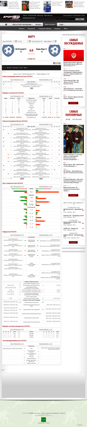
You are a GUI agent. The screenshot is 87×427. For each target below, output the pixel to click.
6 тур (26, 149)
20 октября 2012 (20, 153)
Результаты (31, 28)
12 (59, 239)
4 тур (36, 83)
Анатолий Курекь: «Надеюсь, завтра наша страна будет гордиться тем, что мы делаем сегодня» (14, 5)
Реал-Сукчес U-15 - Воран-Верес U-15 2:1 (40, 138)
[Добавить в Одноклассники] (57, 63)
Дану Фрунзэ (51, 347)
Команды (57, 28)
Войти (83, 15)
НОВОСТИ (25, 15)
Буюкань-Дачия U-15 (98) (70, 222)
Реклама (43, 413)
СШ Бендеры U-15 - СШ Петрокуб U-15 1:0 (22, 174)
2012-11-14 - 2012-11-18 (9, 310)
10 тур (44, 160)
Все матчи (73, 242)
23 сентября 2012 (20, 136)
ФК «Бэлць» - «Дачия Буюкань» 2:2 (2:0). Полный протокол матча (73, 172)
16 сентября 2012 (20, 133)
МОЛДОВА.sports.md (34, 413)
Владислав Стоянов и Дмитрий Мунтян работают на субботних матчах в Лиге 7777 (72, 64)
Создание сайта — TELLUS (43, 422)
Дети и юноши (50, 24)
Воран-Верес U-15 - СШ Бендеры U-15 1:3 (41, 130)
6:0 (83, 210)
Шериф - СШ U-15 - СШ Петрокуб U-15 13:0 (22, 162)
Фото (65, 28)
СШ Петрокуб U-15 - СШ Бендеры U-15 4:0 (22, 138)
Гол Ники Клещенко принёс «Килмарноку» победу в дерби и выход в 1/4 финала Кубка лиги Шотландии (73, 73)
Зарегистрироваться (68, 15)
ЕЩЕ (61, 24)
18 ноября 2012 (39, 168)
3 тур (26, 136)
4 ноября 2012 (20, 164)
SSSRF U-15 (66, 228)
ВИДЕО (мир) (40, 15)
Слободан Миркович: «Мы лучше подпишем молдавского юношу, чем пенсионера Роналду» (73, 180)
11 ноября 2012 (39, 164)
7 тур (26, 153)
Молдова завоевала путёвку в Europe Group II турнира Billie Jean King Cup (79, 4)
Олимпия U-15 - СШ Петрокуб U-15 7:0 (22, 155)
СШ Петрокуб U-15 (17, 80)
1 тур (26, 128)
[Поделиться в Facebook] (54, 63)
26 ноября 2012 (73, 220)
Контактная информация (52, 413)
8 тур (26, 157)
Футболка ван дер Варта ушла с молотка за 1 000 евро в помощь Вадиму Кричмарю (35, 5)
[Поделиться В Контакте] (59, 63)
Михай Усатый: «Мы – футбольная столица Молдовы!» (73, 165)
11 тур (44, 164)
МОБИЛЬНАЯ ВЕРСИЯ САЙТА (29, 18)
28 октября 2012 (20, 157)
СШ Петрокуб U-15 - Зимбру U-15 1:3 (22, 158)
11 (17, 267)
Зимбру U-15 (74, 228)
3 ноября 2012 (39, 160)
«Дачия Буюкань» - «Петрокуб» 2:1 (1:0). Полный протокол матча (73, 90)
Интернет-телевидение (15, 20)
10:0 (83, 223)
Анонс (4, 67)
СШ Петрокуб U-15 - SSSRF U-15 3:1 (22, 170)
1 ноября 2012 (39, 157)
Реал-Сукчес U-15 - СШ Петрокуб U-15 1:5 (22, 147)
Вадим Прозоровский (17, 348)
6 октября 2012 (39, 145)
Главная (6, 24)
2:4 (83, 228)
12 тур (44, 168)
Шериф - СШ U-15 (68, 235)
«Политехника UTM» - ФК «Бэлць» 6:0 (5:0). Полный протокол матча (71, 82)
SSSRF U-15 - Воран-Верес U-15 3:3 (40, 158)
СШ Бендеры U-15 (77, 215)
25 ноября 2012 (72, 207)
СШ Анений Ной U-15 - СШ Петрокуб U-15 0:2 (22, 130)
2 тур (26, 133)
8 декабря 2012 (73, 233)
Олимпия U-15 (67, 215)
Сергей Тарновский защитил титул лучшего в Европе (57, 3)
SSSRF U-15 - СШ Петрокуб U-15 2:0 (22, 134)
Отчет (21, 67)
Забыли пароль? (77, 15)
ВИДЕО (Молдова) (48, 15)
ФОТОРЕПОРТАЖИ (32, 15)
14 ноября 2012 (39, 153)
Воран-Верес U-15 (45, 80)
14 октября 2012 (20, 149)
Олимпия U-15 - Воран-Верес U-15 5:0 (40, 147)
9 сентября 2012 (20, 128)
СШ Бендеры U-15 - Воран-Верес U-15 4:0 (41, 162)
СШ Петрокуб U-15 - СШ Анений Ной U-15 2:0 (22, 166)
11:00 (82, 236)
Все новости (73, 103)
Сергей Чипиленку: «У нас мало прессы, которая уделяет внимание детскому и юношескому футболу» (72, 157)
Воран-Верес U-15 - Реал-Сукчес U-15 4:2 (40, 170)
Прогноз (9, 67)
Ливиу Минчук (44, 347)
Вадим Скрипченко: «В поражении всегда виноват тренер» (71, 189)
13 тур (77, 207)
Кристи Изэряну (56, 349)
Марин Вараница (7, 348)
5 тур (26, 145)
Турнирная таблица (45, 28)
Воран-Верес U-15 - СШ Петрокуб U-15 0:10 (31, 84)
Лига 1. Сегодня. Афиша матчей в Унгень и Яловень (73, 97)
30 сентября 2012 (30, 83)
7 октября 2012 (20, 145)
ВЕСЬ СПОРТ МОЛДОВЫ (22, 24)
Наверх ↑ (80, 424)
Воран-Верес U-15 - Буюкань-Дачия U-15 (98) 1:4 (40, 134)
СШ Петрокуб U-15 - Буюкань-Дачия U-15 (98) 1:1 (22, 151)
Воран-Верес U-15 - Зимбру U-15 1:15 (41, 151)
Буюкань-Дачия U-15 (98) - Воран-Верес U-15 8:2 (41, 166)
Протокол (16, 67)
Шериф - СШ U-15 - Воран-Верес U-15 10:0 (40, 155)
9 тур (44, 157)
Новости (21, 28)
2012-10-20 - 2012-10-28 (10, 307)
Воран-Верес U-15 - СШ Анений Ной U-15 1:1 (41, 174)
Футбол (38, 24)
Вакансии (62, 413)
